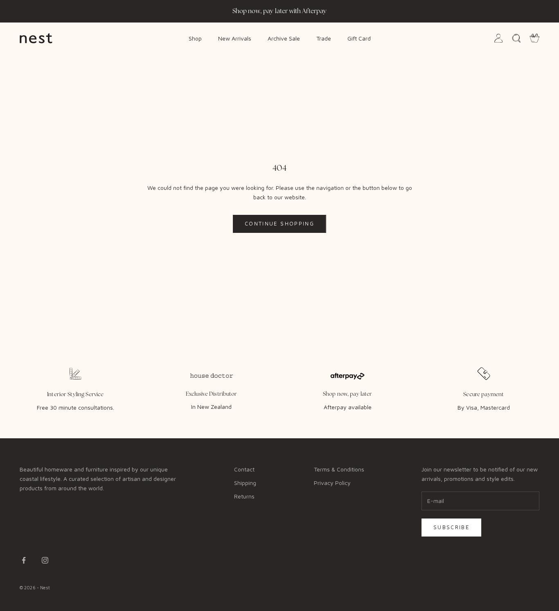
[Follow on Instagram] (45, 560)
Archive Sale (284, 37)
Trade (323, 37)
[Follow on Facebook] (24, 560)
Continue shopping (279, 223)
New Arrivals (234, 37)
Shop (195, 37)
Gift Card (359, 37)
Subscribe (451, 527)
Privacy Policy (332, 482)
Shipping (245, 482)
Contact (244, 469)
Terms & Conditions (339, 469)
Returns (244, 496)
